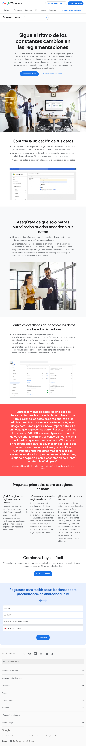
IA (36, 10)
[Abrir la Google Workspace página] (13, 3)
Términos (15, 735)
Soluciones (6, 10)
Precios (43, 10)
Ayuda (57, 735)
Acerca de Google (28, 735)
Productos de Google (44, 735)
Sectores (28, 10)
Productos (18, 10)
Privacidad (5, 735)
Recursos (53, 10)
